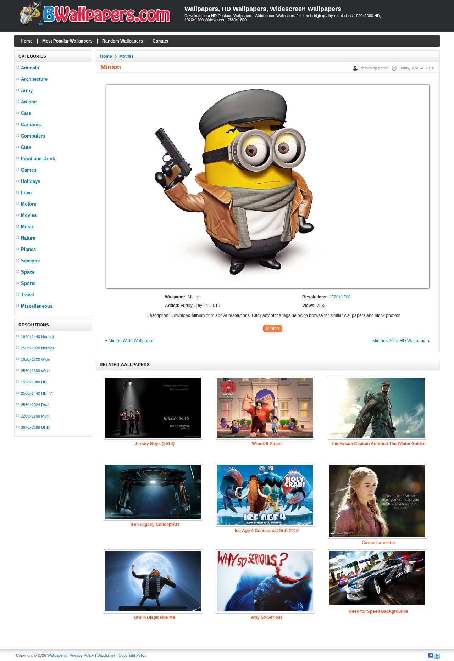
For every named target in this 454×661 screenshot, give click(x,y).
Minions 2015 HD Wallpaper (399, 340)
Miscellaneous (36, 306)
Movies (29, 215)
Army (27, 90)
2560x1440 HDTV (36, 393)
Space (27, 272)
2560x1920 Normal (37, 348)
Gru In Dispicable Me (154, 617)
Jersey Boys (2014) (155, 443)
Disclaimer (106, 655)
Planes (28, 249)
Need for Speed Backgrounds (378, 611)
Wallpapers (56, 655)
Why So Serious (267, 617)
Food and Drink (38, 158)
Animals (30, 68)
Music (27, 226)
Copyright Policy (132, 655)
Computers (33, 136)
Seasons (30, 260)
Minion (272, 328)
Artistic (29, 102)
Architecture (34, 79)
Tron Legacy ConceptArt (154, 524)
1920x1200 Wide (35, 359)
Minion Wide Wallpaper (131, 340)
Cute (26, 147)
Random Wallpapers (122, 41)
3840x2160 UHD (35, 427)
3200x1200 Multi (35, 416)
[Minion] (267, 288)
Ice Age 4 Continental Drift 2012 (267, 530)
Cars (26, 113)
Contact (160, 41)
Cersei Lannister (378, 542)
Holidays (30, 181)
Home (27, 41)
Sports (28, 283)
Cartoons (31, 124)
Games (28, 170)
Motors (28, 204)
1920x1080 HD (34, 382)
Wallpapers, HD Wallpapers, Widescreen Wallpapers (262, 8)
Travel (27, 294)
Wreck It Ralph (266, 443)
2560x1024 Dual (35, 405)
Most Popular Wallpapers (67, 41)
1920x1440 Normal (37, 337)
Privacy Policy (82, 655)
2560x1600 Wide (35, 371)
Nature (28, 238)
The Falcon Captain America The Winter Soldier (378, 443)
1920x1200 (340, 297)
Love (26, 192)
